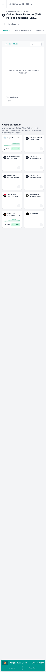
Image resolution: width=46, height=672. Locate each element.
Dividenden (40, 30)
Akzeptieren (33, 668)
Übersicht (6, 30)
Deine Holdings (23, 30)
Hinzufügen (11, 24)
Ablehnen (12, 668)
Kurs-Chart (13, 44)
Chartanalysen (12, 97)
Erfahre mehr (38, 663)
